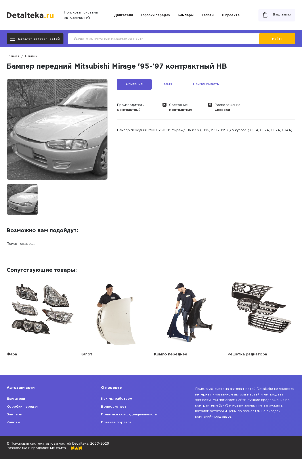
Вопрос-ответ (113, 406)
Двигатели (123, 14)
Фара (12, 354)
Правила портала (116, 422)
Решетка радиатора (247, 354)
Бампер (31, 56)
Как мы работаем (116, 398)
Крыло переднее (170, 354)
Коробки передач (155, 14)
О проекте (231, 14)
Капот (86, 354)
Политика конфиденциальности (129, 414)
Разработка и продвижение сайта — (39, 448)
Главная (13, 56)
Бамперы (186, 14)
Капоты (207, 14)
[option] (22, 199)
